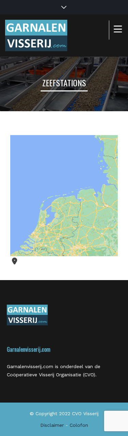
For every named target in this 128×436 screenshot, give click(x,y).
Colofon (79, 425)
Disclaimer (52, 425)
